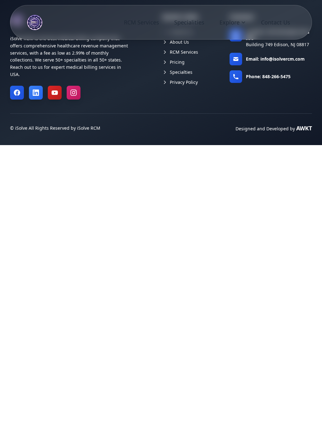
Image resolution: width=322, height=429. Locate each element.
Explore (229, 22)
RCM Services (141, 22)
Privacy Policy (184, 82)
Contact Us (275, 22)
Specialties (181, 72)
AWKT (304, 128)
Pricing (177, 62)
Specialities (189, 22)
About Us (179, 42)
